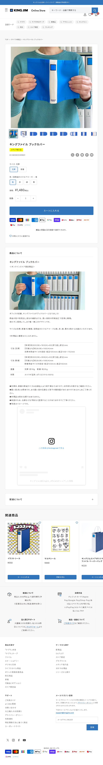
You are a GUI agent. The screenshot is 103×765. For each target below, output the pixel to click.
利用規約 (9, 719)
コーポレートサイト (13, 726)
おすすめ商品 (61, 668)
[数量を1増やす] (33, 198)
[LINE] (82, 155)
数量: (12, 198)
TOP (7, 39)
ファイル (8, 657)
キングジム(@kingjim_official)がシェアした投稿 (51, 481)
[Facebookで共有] (77, 155)
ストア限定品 (10, 687)
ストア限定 (34, 27)
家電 (7, 679)
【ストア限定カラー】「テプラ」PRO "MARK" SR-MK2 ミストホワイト (51, 2)
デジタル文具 (10, 664)
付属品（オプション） (13, 683)
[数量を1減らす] (17, 198)
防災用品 (9, 676)
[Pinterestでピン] (87, 155)
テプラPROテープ (38, 22)
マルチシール (50, 558)
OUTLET (60, 653)
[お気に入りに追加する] (39, 522)
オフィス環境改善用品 (14, 672)
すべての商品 (16, 39)
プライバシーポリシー (14, 715)
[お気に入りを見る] (90, 14)
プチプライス (61, 661)
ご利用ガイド (69, 623)
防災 (21, 27)
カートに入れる (51, 210)
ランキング (49, 27)
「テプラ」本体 (10, 650)
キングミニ (83, 22)
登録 (92, 727)
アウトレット (67, 22)
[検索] (95, 10)
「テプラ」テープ (11, 653)
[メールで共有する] (91, 155)
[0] (95, 14)
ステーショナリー (12, 661)
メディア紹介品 (16, 150)
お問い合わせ (10, 708)
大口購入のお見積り (13, 711)
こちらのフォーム (32, 627)
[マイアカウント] (85, 14)
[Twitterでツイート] (72, 155)
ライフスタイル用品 (13, 668)
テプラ (22, 22)
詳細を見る (60, 577)
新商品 (53, 22)
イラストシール (14, 558)
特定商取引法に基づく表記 (16, 722)
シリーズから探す (63, 672)
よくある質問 (10, 704)
